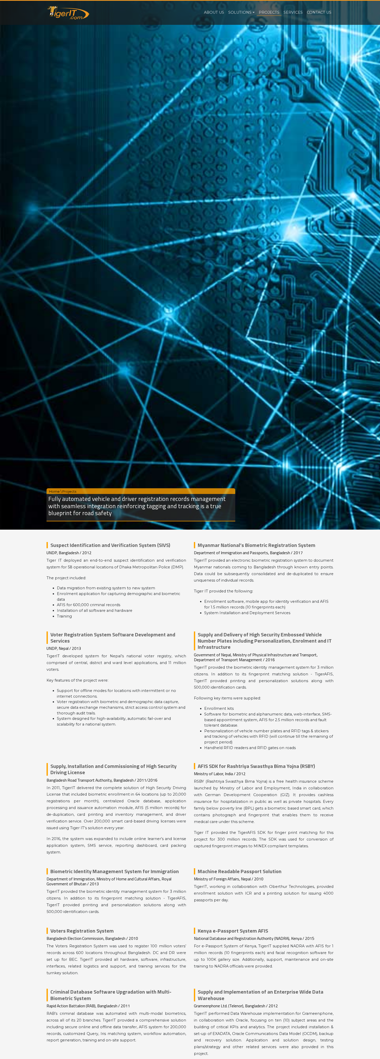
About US (214, 12)
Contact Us (319, 12)
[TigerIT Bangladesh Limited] (68, 13)
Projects (269, 12)
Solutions (240, 12)
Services (293, 12)
